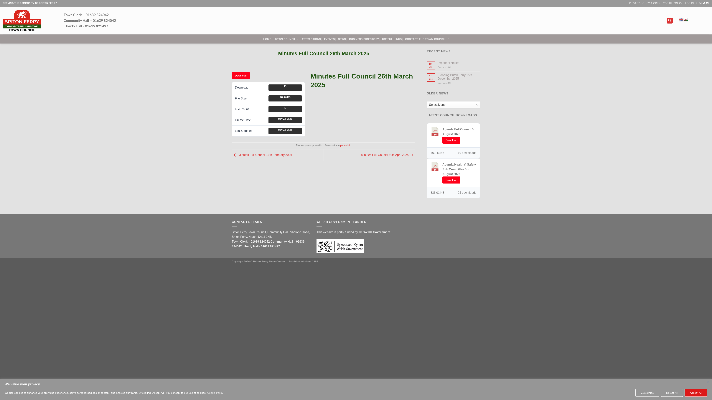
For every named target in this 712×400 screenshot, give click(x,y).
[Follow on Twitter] (704, 3)
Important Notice (448, 62)
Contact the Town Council (425, 39)
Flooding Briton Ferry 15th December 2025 (455, 77)
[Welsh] (685, 20)
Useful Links (392, 39)
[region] (356, 389)
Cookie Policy (215, 392)
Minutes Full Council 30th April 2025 (385, 154)
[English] (681, 20)
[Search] (670, 21)
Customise (647, 392)
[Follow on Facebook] (697, 3)
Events (329, 39)
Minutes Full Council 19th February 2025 (265, 154)
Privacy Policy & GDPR (644, 3)
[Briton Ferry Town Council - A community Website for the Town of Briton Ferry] (30, 20)
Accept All (696, 392)
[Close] (708, 382)
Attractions (311, 39)
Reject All (672, 392)
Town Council (285, 39)
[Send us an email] (707, 3)
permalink (345, 145)
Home (267, 39)
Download (241, 75)
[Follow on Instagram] (700, 3)
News (342, 39)
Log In (689, 3)
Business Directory (364, 39)
